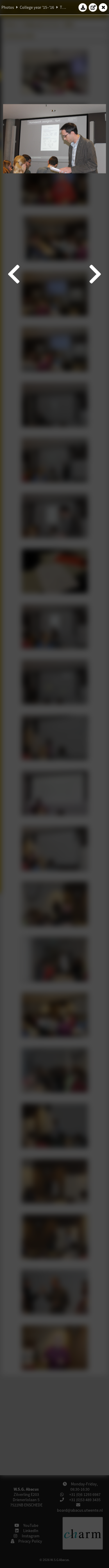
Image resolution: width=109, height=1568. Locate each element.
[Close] (103, 7)
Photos (7, 7)
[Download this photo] (82, 7)
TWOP (65, 7)
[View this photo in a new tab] (93, 7)
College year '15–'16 (37, 7)
